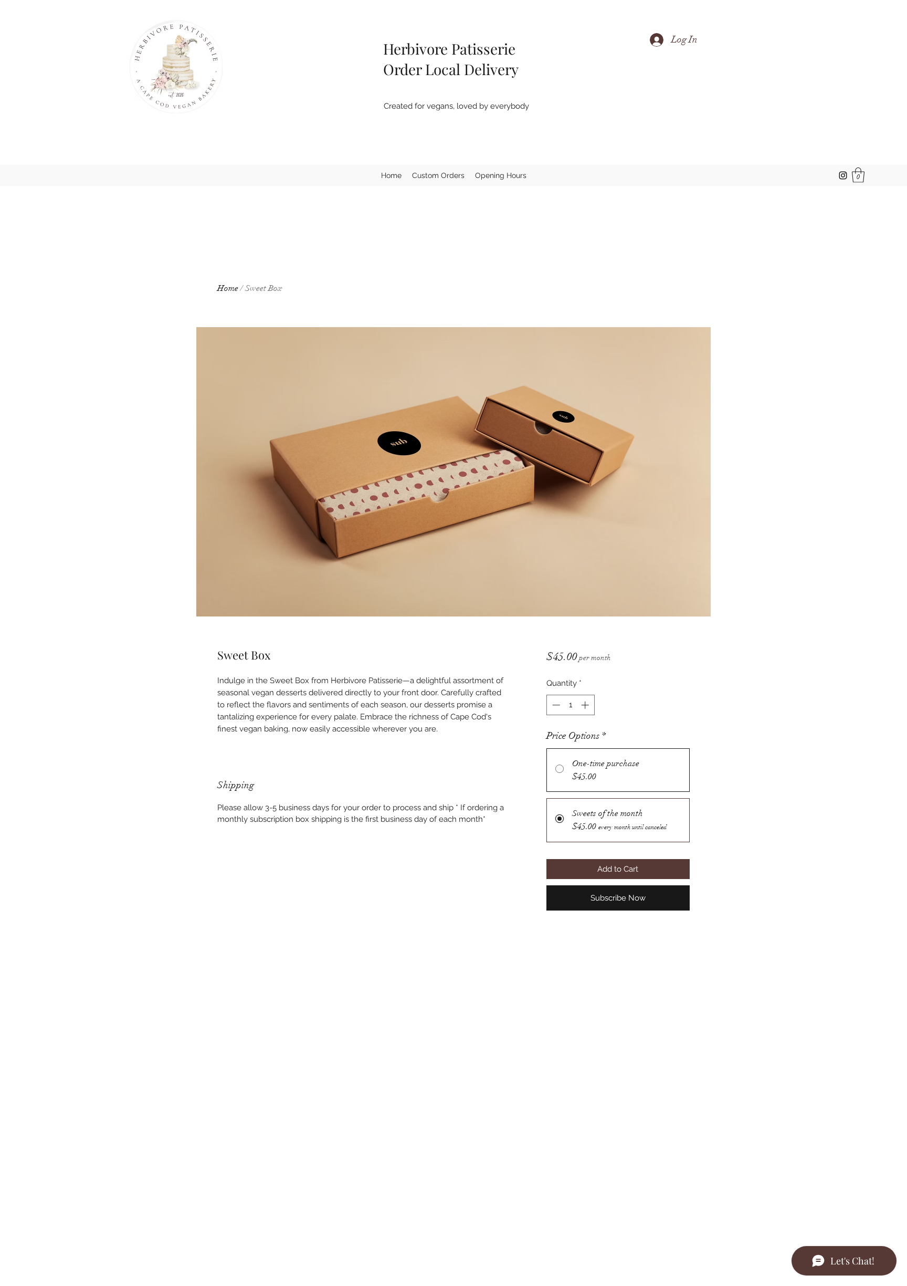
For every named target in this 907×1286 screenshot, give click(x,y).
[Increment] (586, 705)
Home (227, 288)
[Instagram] (843, 175)
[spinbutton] (570, 705)
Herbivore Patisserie (443, 48)
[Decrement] (555, 705)
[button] (858, 175)
